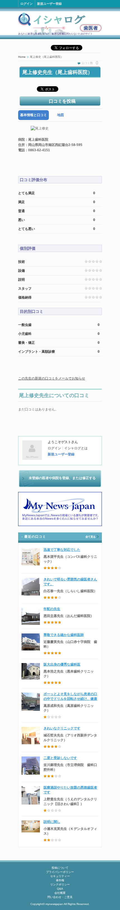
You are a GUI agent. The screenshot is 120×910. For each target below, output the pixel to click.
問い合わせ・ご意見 (60, 897)
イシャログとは (76, 448)
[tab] (33, 115)
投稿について (60, 867)
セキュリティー (60, 876)
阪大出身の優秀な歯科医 (62, 664)
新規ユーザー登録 (49, 3)
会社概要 (60, 892)
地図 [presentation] (60, 115)
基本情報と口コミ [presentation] (33, 115)
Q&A (60, 888)
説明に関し (52, 822)
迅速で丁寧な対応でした (62, 550)
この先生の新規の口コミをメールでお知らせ (51, 378)
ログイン (26, 3)
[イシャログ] (60, 24)
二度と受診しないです (60, 758)
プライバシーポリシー (60, 871)
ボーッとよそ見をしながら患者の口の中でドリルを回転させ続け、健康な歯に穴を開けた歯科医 (70, 698)
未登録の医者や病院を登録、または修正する (62, 478)
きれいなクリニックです (62, 728)
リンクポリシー (60, 884)
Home (22, 56)
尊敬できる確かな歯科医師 (64, 635)
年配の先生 (52, 609)
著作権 (60, 880)
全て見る (90, 536)
